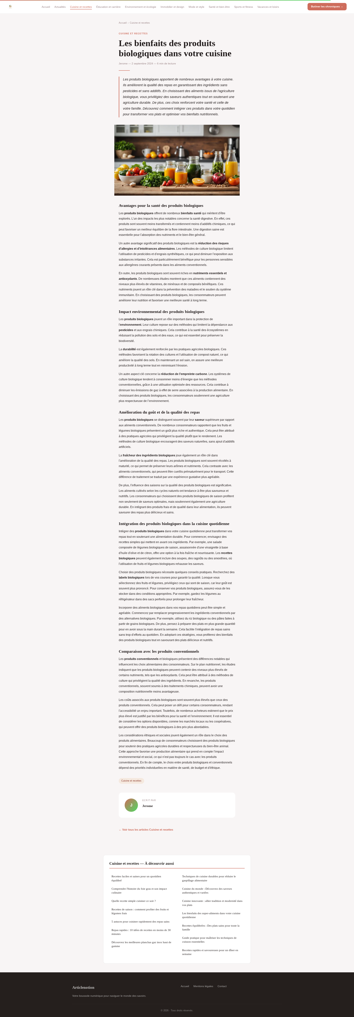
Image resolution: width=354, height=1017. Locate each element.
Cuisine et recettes (81, 6)
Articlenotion (83, 987)
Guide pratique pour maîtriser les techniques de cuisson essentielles (209, 939)
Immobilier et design (172, 6)
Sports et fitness (243, 6)
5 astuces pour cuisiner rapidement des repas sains (140, 921)
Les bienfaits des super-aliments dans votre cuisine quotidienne (211, 915)
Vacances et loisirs (268, 6)
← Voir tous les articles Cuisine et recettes (146, 829)
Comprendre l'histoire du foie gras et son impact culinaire (139, 890)
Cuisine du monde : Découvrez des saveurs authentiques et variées (207, 890)
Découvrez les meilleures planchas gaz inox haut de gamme (141, 944)
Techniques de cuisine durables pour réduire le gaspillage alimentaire (209, 878)
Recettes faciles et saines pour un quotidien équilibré (136, 878)
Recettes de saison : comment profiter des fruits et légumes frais (140, 911)
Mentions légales (203, 986)
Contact (222, 986)
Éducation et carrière (108, 6)
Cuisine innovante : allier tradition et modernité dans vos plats (212, 902)
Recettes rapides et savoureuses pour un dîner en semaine (210, 952)
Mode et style (196, 6)
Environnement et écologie (140, 6)
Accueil (46, 6)
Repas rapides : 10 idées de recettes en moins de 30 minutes (141, 931)
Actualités (60, 6)
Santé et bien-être (219, 6)
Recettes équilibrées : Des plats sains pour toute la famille (211, 927)
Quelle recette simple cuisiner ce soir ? (134, 900)
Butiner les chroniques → (327, 6)
